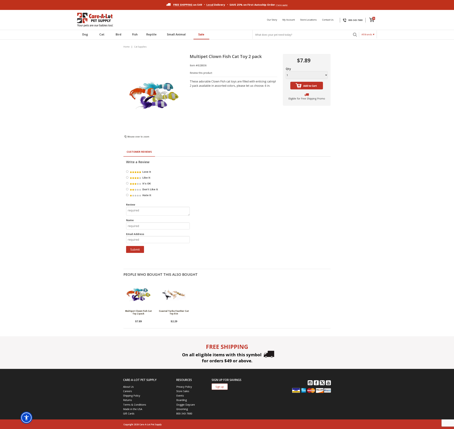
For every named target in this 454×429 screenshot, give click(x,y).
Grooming (182, 409)
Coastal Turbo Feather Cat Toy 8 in (174, 312)
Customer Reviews (139, 151)
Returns (127, 400)
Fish (135, 34)
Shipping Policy (131, 395)
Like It (146, 177)
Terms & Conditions (134, 404)
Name (130, 220)
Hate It (146, 195)
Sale (201, 34)
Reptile (151, 34)
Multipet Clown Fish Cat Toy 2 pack (138, 312)
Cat (101, 34)
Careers (127, 391)
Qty (288, 69)
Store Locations (308, 20)
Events (180, 395)
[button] (26, 418)
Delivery (215, 4)
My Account (289, 20)
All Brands (366, 34)
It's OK (146, 183)
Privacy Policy (184, 386)
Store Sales (182, 391)
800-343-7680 (355, 20)
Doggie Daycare (185, 404)
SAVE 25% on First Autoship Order (258, 4)
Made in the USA (132, 409)
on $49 (187, 4)
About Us (128, 386)
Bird (118, 34)
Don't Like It (150, 189)
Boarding (181, 400)
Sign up (219, 386)
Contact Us (328, 20)
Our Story (272, 20)
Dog (85, 34)
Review (130, 204)
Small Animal (176, 34)
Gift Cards (128, 413)
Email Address (135, 234)
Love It (146, 171)
